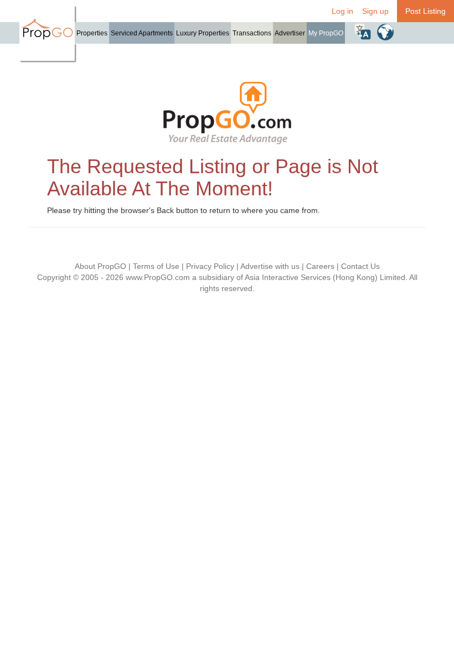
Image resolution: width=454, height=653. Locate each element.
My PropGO (325, 33)
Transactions (252, 33)
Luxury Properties (202, 33)
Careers (320, 266)
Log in (342, 11)
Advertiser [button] (290, 33)
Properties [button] (91, 33)
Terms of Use (156, 266)
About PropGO (100, 266)
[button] (363, 31)
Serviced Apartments (142, 33)
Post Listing (425, 11)
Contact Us (360, 266)
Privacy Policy (210, 266)
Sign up (375, 11)
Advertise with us (270, 266)
